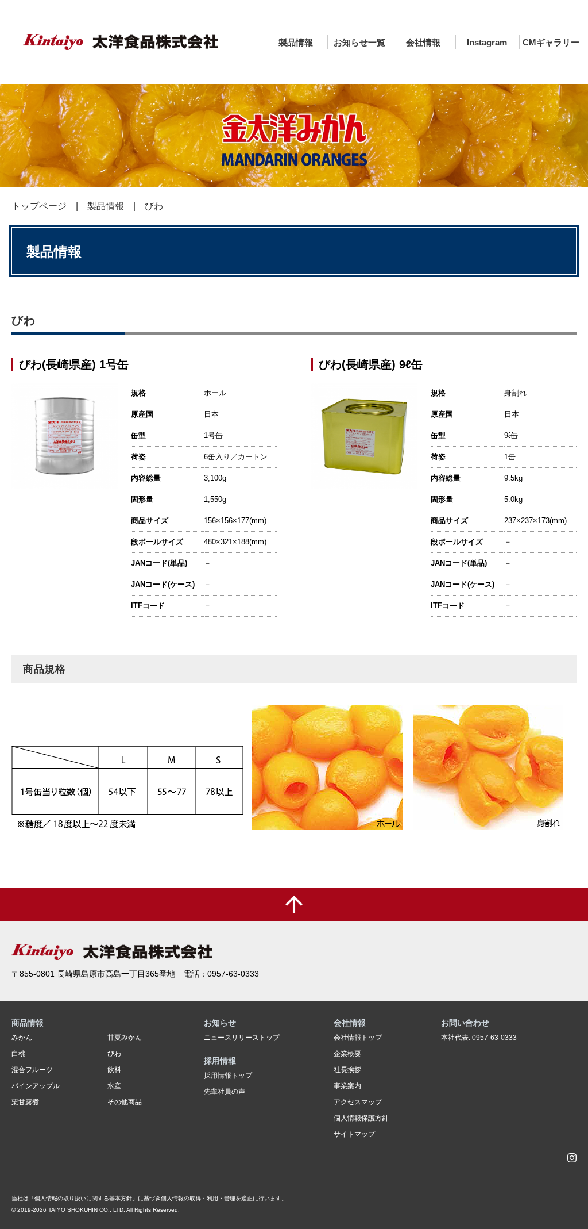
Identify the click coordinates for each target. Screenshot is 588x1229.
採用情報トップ (228, 1075)
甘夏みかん (124, 1038)
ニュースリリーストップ (242, 1038)
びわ (114, 1054)
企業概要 (347, 1054)
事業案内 (347, 1086)
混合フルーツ (32, 1070)
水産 (114, 1086)
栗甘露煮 (25, 1102)
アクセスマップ (358, 1102)
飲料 (114, 1070)
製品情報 (295, 42)
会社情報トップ (358, 1038)
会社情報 (423, 42)
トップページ (39, 206)
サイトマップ (354, 1134)
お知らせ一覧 (359, 42)
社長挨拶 (347, 1070)
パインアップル (35, 1086)
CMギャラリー (551, 42)
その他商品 (124, 1102)
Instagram (487, 42)
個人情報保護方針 (361, 1118)
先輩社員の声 (224, 1092)
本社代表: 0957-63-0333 (479, 1038)
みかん (21, 1038)
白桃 (18, 1054)
